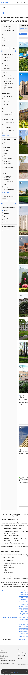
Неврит (20, 621)
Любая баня (8, 96)
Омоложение (8, 133)
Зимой (20, 608)
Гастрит (21, 634)
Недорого (21, 597)
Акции (20, 658)
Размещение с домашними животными (7, 178)
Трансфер (7, 187)
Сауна (6, 101)
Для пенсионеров (9, 142)
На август (21, 606)
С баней (21, 592)
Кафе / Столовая (9, 181)
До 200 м (6, 213)
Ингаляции (7, 127)
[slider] (2, 51)
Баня (6, 99)
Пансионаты (22, 639)
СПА (6, 184)
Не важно (6, 210)
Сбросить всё (22, 33)
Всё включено (22, 599)
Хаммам (6, 104)
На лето (20, 590)
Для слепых (21, 601)
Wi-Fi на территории (10, 189)
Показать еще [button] (5, 135)
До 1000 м (6, 218)
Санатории (5, 590)
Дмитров (22, 29)
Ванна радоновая (9, 130)
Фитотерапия (8, 125)
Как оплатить (22, 655)
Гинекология (22, 633)
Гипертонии (22, 624)
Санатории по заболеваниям (9, 617)
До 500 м (6, 216)
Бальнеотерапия (9, 122)
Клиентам (21, 649)
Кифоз (20, 626)
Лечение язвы (22, 617)
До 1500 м (6, 221)
